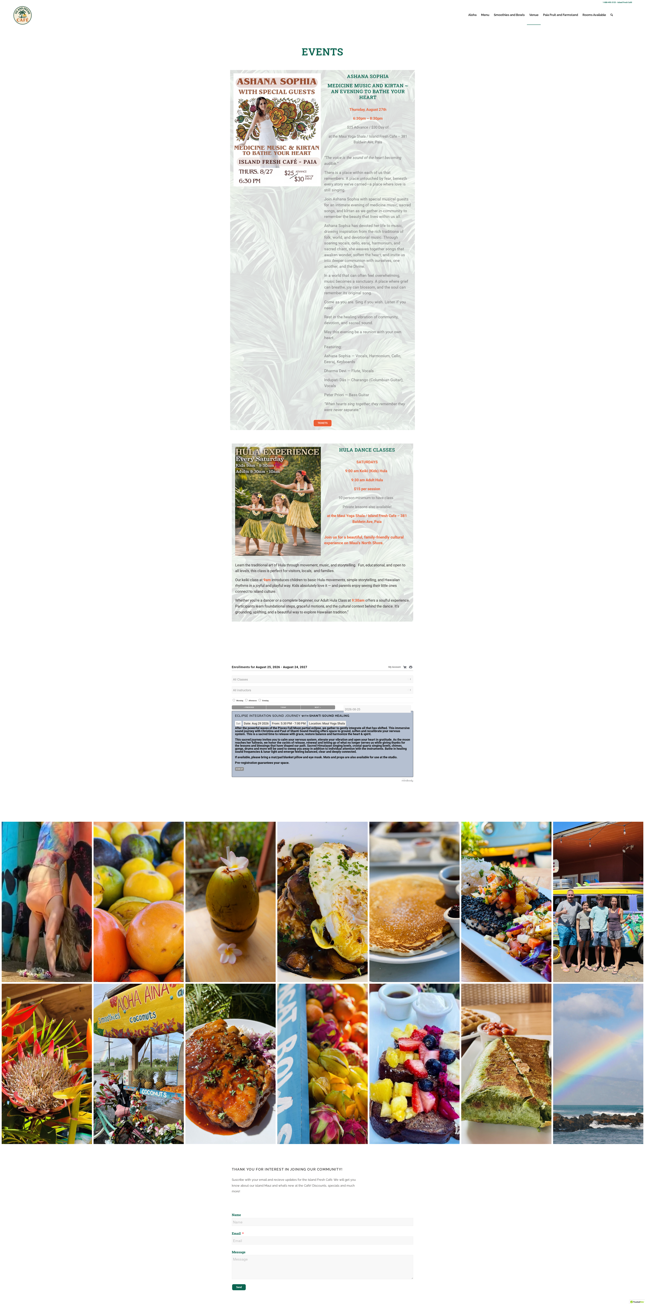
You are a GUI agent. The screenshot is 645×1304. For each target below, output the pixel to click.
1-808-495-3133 (609, 2)
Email (237, 1233)
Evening (265, 700)
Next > (318, 707)
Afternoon (253, 700)
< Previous (249, 707)
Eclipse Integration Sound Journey (267, 715)
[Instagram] (624, 14)
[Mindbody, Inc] (407, 781)
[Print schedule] (411, 667)
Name (236, 1215)
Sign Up (239, 769)
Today (283, 707)
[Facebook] (629, 14)
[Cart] (405, 667)
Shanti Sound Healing (329, 715)
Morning (239, 700)
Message (238, 1252)
